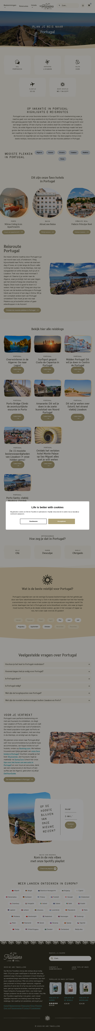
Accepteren (62, 521)
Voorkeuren (33, 521)
